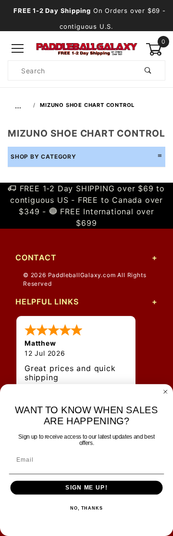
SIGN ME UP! (86, 487)
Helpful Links (46, 301)
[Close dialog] (165, 391)
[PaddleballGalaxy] (86, 48)
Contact (36, 257)
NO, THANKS (86, 508)
